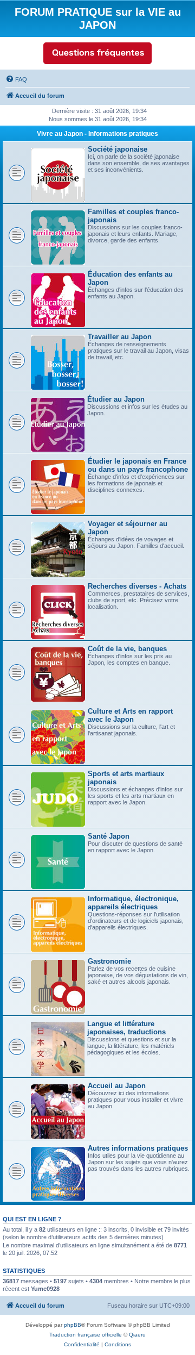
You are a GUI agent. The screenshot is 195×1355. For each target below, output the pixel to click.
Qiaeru (137, 1335)
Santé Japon (108, 836)
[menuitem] (16, 79)
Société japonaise (117, 149)
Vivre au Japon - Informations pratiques (97, 134)
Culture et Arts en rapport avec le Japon (130, 715)
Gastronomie (109, 961)
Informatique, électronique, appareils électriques (133, 903)
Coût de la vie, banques (127, 649)
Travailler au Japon (120, 337)
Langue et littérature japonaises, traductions (126, 1028)
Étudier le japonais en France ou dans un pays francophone (138, 465)
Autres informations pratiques (138, 1148)
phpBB (72, 1325)
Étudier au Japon (116, 399)
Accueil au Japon (117, 1086)
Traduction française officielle (85, 1335)
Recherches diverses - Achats (137, 586)
